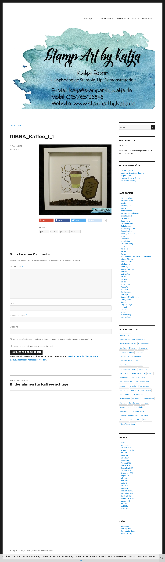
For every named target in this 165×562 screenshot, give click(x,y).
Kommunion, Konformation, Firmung (136, 257)
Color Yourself (126, 216)
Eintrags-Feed (126, 529)
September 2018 (127, 450)
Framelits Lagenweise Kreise (131, 365)
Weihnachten (126, 317)
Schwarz (144, 403)
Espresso (139, 352)
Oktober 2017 (126, 471)
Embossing (143, 348)
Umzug (123, 312)
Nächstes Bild (15, 125)
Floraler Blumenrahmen (130, 178)
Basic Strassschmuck (128, 344)
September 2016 (127, 498)
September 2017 (127, 473)
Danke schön (126, 218)
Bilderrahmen (126, 211)
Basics (123, 208)
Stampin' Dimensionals (128, 416)
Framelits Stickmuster (128, 369)
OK (80, 560)
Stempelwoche (127, 300)
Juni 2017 (124, 481)
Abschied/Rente (127, 201)
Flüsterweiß (136, 356)
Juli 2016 (124, 504)
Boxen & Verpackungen (130, 213)
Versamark (124, 420)
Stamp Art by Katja (17, 551)
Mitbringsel (125, 267)
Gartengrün (143, 369)
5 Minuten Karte (127, 198)
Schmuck (124, 289)
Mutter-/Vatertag (127, 269)
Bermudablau (143, 344)
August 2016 (125, 501)
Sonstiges (125, 295)
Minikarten (125, 264)
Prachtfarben (148, 399)
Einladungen (126, 226)
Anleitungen (126, 206)
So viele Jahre (138, 411)
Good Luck (125, 239)
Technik (124, 307)
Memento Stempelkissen (141, 390)
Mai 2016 (124, 509)
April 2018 (125, 458)
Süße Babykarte (127, 171)
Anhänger (125, 203)
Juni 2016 (124, 506)
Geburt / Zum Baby (128, 234)
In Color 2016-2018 (142, 382)
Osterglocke (138, 394)
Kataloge (88, 19)
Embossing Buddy (127, 352)
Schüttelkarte (126, 292)
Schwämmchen (126, 407)
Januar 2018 (125, 466)
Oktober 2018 (126, 448)
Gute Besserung (127, 244)
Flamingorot (124, 356)
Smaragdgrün (125, 411)
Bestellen (121, 19)
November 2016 (127, 493)
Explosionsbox (126, 231)
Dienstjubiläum (127, 224)
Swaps (123, 302)
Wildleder (147, 420)
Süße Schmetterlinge (129, 181)
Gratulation (125, 241)
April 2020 (125, 445)
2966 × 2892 (14, 149)
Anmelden (125, 526)
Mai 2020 (124, 443)
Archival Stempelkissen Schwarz (132, 339)
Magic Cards (126, 176)
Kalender (124, 249)
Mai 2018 (124, 455)
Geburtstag (125, 236)
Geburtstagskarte (138, 373)
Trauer (123, 310)
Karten (123, 251)
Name (13, 303)
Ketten (123, 254)
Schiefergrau (134, 403)
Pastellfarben (125, 399)
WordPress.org (127, 534)
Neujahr (124, 272)
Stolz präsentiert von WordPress (40, 551)
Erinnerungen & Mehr (129, 229)
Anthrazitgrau (125, 335)
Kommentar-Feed (128, 531)
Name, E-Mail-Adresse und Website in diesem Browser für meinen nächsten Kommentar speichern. (53, 339)
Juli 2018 (124, 453)
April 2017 (124, 486)
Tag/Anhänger (126, 305)
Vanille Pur (144, 416)
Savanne (123, 403)
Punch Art (124, 287)
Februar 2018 (126, 463)
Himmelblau (124, 377)
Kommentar (16, 267)
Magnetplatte (143, 386)
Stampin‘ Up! (104, 19)
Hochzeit (124, 246)
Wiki (134, 19)
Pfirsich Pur (136, 399)
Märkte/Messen (127, 259)
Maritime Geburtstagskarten (132, 173)
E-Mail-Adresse (18, 315)
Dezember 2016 (127, 491)
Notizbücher (125, 274)
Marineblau (124, 390)
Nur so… (124, 277)
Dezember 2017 (127, 468)
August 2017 (125, 476)
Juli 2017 (124, 478)
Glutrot (150, 373)
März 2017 (125, 488)
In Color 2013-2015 (138, 377)
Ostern (123, 282)
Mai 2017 (124, 483)
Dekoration (125, 221)
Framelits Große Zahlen (129, 361)
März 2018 (125, 460)
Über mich (147, 19)
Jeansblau (123, 386)
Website (14, 327)
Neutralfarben (125, 394)
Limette (133, 386)
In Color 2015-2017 (126, 382)
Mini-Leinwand (127, 262)
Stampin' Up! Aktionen (130, 297)
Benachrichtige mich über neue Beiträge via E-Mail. (33, 346)
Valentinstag (126, 315)
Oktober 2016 (126, 496)
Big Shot (123, 348)
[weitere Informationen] (105, 221)
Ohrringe (124, 279)
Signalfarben (139, 407)
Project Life (125, 284)
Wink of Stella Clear (127, 424)
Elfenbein (132, 348)
